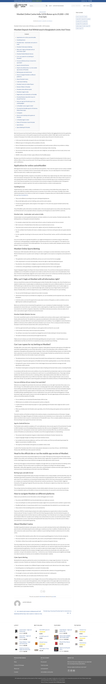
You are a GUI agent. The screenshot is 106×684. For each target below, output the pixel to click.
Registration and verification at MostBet (27, 94)
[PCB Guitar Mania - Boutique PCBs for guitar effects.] (20, 6)
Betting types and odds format (24, 72)
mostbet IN (84, 21)
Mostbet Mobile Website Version (25, 54)
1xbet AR (78, 19)
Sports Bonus (20, 124)
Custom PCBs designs (58, 5)
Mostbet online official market (24, 89)
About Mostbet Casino (22, 79)
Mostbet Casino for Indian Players (25, 84)
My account (44, 661)
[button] (76, 6)
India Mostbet (42, 596)
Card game (19, 112)
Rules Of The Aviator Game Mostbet (26, 122)
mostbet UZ (84, 23)
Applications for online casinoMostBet (26, 37)
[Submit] (46, 6)
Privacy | (46, 682)
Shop (50, 5)
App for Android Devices (23, 65)
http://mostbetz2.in (23, 195)
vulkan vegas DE (86, 26)
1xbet (85, 16)
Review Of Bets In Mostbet (23, 87)
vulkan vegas (79, 26)
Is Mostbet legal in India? (23, 119)
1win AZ (81, 16)
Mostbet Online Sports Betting (24, 47)
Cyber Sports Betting (22, 81)
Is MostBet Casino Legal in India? (25, 105)
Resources (16, 668)
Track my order (44, 665)
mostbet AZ (78, 21)
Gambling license (21, 40)
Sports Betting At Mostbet (23, 127)
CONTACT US (84, 1)
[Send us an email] (91, 1)
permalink (54, 596)
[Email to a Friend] (44, 591)
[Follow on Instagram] (89, 1)
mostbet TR (78, 23)
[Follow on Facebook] (88, 1)
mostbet (88, 19)
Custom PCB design (19, 665)
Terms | (42, 682)
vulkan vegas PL (79, 28)
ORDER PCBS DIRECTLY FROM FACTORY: (23, 1)
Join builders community (47, 672)
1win (77, 16)
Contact (16, 672)
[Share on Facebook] (41, 591)
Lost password (44, 668)
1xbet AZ (83, 19)
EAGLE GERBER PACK (37, 1)
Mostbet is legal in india (22, 92)
